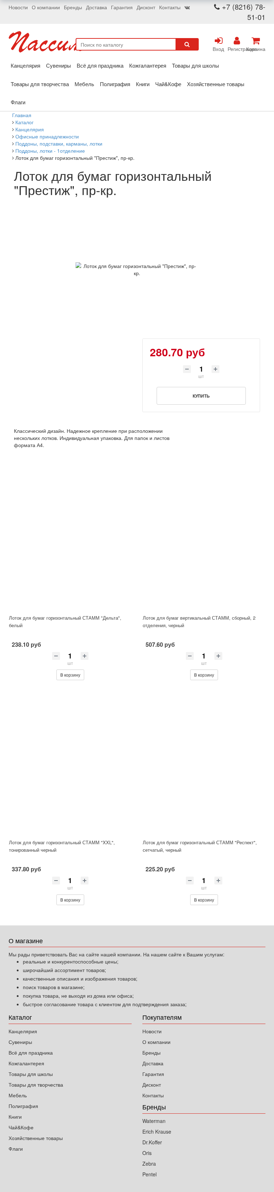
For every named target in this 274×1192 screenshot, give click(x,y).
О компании (46, 7)
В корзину (70, 675)
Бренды (73, 7)
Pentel (149, 1174)
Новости (18, 7)
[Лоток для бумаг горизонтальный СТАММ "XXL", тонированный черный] (70, 762)
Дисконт (146, 7)
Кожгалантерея (147, 65)
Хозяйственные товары (215, 84)
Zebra (149, 1163)
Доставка (96, 7)
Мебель (84, 84)
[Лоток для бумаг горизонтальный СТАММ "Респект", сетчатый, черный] (204, 762)
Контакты (170, 7)
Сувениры (58, 65)
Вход (218, 48)
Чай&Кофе (168, 84)
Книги (142, 84)
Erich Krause (156, 1131)
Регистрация (237, 48)
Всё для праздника (100, 65)
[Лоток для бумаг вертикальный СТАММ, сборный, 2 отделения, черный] (204, 538)
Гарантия (122, 7)
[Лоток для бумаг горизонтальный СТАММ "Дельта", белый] (70, 538)
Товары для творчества (40, 84)
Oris (147, 1152)
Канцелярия (25, 65)
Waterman (154, 1120)
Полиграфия (115, 84)
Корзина (255, 48)
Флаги (18, 102)
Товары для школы (195, 65)
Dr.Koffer (152, 1142)
